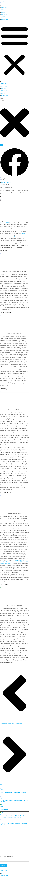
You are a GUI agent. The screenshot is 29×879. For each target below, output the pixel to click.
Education (3, 12)
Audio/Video (4, 7)
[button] (14, 50)
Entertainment (4, 14)
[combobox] (14, 100)
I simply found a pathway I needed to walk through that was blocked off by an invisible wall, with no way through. (14, 561)
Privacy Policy (4, 870)
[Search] (1, 145)
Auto (2, 9)
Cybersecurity (4, 19)
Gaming (3, 16)
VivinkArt (24, 233)
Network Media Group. (22, 878)
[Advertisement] (14, 841)
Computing (4, 10)
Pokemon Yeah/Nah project (16, 236)
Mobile (3, 17)
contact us (3, 869)
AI (1, 5)
